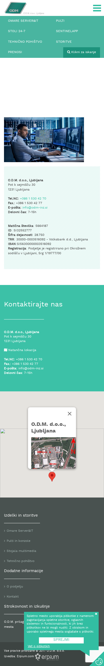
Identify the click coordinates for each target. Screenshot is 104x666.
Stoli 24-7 (16, 31)
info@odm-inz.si (34, 208)
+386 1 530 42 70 (33, 199)
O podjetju (15, 587)
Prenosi (15, 52)
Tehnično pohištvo (25, 42)
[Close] (69, 413)
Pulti (60, 21)
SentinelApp (67, 31)
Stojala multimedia (21, 551)
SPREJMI (61, 639)
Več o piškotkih (39, 646)
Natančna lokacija (22, 350)
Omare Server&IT (23, 21)
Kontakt (13, 597)
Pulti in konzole (18, 541)
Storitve (64, 42)
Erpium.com (26, 656)
